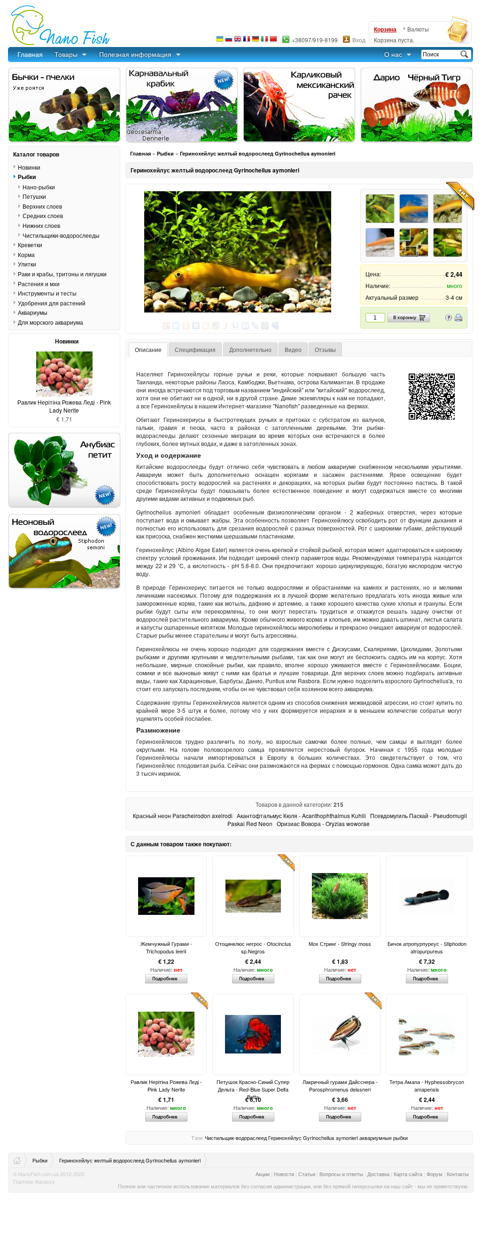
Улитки (27, 264)
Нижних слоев (41, 225)
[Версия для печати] (458, 319)
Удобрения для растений (51, 302)
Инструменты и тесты (47, 293)
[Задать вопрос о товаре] (448, 319)
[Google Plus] (166, 326)
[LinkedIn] (245, 326)
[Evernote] (216, 326)
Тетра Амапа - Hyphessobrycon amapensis (426, 1085)
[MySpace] (275, 326)
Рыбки (165, 153)
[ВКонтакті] (196, 326)
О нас (393, 54)
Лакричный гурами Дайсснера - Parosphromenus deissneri (340, 1085)
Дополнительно (250, 349)
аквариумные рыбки (383, 1137)
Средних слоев (43, 215)
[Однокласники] (186, 326)
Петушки (34, 196)
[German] (255, 41)
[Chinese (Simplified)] (273, 41)
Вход (358, 40)
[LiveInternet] (235, 326)
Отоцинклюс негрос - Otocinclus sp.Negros (253, 947)
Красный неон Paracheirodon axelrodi (183, 815)
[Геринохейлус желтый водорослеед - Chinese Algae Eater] (380, 242)
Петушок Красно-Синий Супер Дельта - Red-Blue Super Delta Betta (253, 1085)
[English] (237, 41)
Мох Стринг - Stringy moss (340, 943)
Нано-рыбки (39, 187)
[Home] (20, 1160)
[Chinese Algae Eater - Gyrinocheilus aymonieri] (414, 209)
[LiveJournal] (255, 326)
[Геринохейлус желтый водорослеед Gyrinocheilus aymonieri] (237, 251)
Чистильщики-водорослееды (61, 235)
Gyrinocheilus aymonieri (330, 1137)
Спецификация (195, 349)
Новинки (29, 167)
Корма (26, 254)
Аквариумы (32, 312)
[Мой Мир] (265, 326)
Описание (148, 349)
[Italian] (264, 41)
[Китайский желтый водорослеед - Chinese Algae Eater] (448, 242)
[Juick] (226, 326)
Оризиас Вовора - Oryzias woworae (323, 823)
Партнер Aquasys (34, 1181)
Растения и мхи (39, 283)
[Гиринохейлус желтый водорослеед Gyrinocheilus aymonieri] (414, 242)
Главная (30, 54)
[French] (246, 41)
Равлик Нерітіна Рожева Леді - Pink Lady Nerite (166, 1085)
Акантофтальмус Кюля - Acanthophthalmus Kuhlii (301, 815)
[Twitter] (176, 326)
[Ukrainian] (220, 41)
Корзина (385, 29)
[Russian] (229, 41)
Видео (293, 349)
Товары (66, 54)
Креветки (30, 245)
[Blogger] (206, 326)
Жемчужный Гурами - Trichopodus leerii (166, 947)
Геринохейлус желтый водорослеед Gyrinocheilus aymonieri (257, 153)
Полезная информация (135, 54)
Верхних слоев (42, 206)
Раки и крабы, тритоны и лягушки (62, 274)
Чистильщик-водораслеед (236, 1137)
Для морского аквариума (50, 322)
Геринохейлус (285, 1137)
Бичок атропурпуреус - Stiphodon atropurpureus (427, 947)
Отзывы (325, 349)
